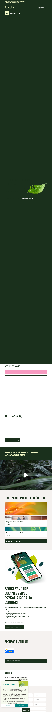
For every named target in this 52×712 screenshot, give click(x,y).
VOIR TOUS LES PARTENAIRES (13, 661)
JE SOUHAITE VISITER (11, 198)
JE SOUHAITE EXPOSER (27, 198)
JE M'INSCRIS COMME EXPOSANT (13, 372)
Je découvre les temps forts (13, 541)
